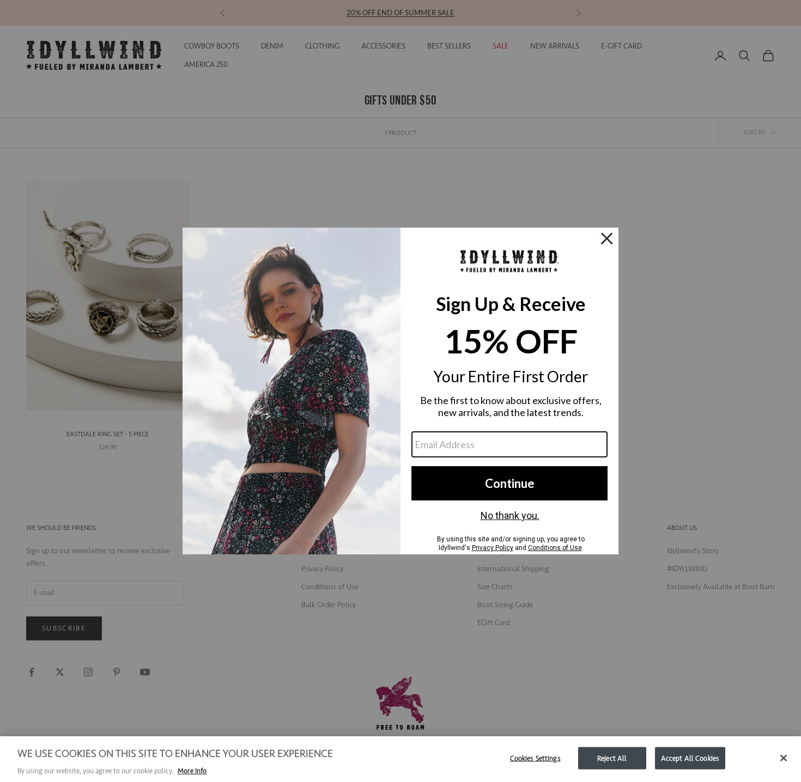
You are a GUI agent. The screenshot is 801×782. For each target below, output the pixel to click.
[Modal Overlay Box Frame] (400, 391)
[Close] (784, 758)
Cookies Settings (535, 758)
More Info (192, 771)
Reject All (612, 758)
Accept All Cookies (690, 758)
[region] (400, 759)
